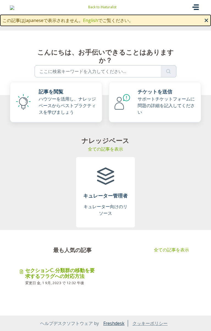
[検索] (168, 71)
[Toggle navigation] (195, 7)
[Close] (206, 20)
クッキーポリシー (150, 323)
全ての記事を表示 (105, 149)
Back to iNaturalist (102, 7)
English (90, 20)
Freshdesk (113, 323)
